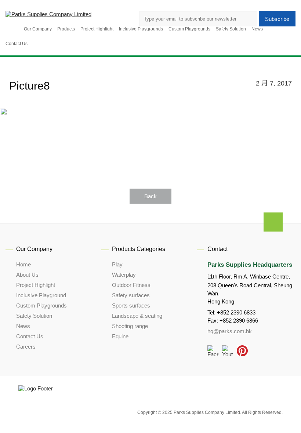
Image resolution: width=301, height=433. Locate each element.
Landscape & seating (137, 316)
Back (150, 196)
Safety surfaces (131, 295)
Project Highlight (35, 285)
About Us (27, 275)
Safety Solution (34, 316)
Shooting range (130, 326)
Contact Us (29, 336)
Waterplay (124, 275)
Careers (26, 346)
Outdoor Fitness (131, 285)
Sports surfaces (131, 305)
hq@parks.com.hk (229, 331)
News (23, 326)
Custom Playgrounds (41, 305)
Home (23, 264)
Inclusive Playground (41, 295)
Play (117, 264)
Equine (120, 336)
